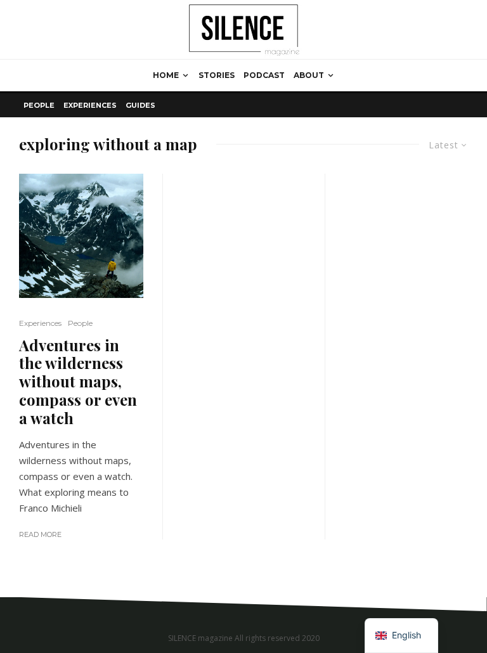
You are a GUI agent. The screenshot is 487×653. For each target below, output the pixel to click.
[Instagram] (460, 605)
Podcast (264, 75)
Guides (140, 105)
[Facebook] (446, 605)
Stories (216, 75)
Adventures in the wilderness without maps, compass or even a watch (78, 381)
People (39, 105)
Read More (40, 534)
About (309, 75)
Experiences (90, 105)
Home (166, 75)
